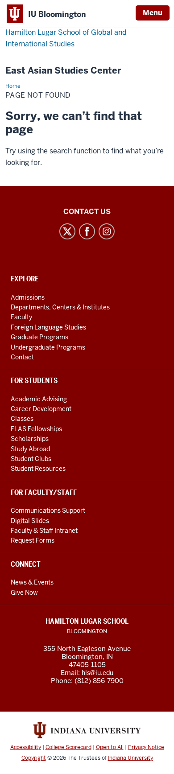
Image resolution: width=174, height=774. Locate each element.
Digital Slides (30, 521)
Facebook (87, 231)
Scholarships (30, 439)
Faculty (21, 317)
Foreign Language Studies (48, 327)
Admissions (28, 297)
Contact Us (87, 211)
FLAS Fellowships (36, 429)
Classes (22, 419)
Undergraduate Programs (48, 347)
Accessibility (25, 747)
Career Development (41, 409)
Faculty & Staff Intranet (44, 531)
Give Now (24, 593)
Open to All (110, 747)
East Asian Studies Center (63, 71)
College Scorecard (68, 747)
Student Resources (38, 469)
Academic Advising (39, 399)
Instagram (107, 231)
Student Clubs (31, 459)
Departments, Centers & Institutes (60, 307)
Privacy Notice (146, 747)
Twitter (67, 231)
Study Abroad (30, 449)
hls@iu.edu (97, 673)
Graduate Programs (39, 337)
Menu (152, 12)
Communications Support (48, 510)
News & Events (32, 582)
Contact (22, 357)
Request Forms (32, 540)
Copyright (33, 758)
